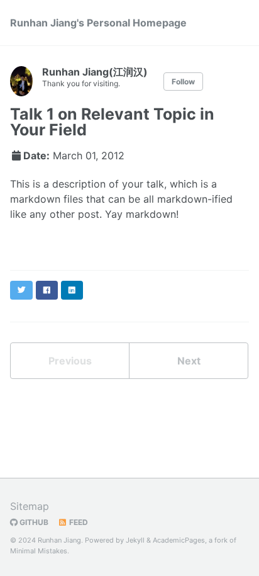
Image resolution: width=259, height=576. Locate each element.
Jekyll (135, 540)
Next (189, 360)
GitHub (33, 522)
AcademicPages (179, 540)
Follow (183, 81)
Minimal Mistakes (38, 550)
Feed (77, 522)
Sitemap (29, 506)
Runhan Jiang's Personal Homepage (98, 22)
